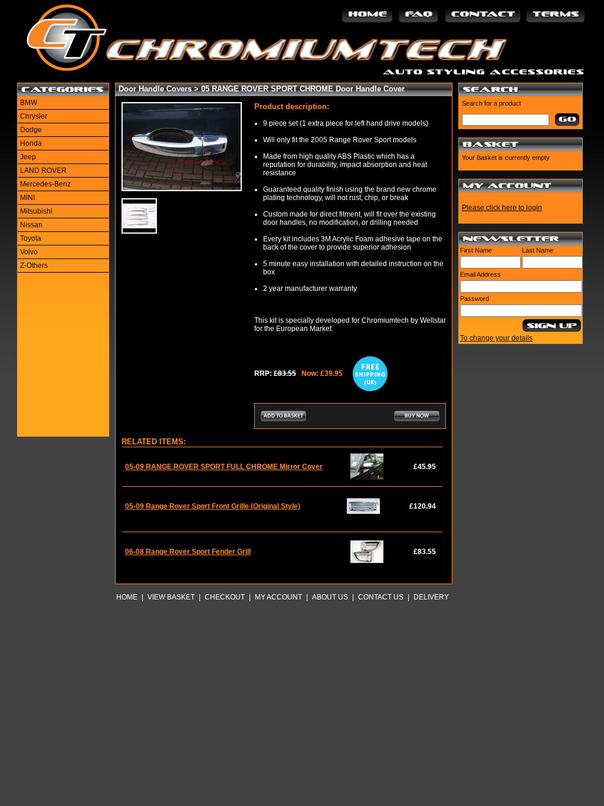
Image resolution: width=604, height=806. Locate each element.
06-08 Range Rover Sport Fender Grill (188, 552)
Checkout (225, 597)
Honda (31, 143)
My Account (278, 597)
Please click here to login (502, 208)
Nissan (31, 225)
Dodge (31, 130)
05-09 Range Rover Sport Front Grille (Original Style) (212, 506)
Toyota (30, 238)
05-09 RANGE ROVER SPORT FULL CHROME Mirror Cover (224, 467)
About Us (330, 597)
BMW (28, 103)
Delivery (431, 597)
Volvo (29, 252)
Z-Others (34, 265)
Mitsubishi (36, 211)
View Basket (171, 597)
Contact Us (380, 597)
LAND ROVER (43, 170)
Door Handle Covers (155, 88)
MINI (27, 198)
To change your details (496, 338)
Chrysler (33, 116)
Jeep (28, 157)
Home (126, 597)
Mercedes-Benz (45, 184)
